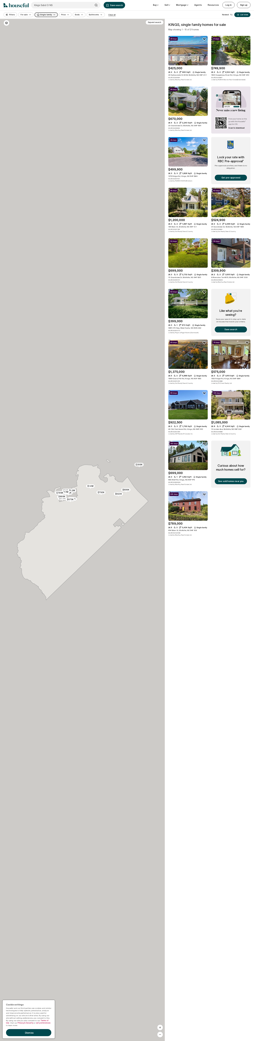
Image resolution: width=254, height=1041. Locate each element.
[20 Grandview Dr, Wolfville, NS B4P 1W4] (188, 101)
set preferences (43, 1023)
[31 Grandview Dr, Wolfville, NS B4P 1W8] (231, 202)
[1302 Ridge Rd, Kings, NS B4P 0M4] (231, 354)
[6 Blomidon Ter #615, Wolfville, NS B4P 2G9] (231, 253)
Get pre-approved (230, 177)
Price (63, 15)
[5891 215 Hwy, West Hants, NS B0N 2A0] (188, 303)
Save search (230, 329)
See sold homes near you (230, 481)
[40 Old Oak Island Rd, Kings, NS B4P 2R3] (188, 404)
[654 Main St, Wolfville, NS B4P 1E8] (188, 506)
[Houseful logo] (16, 5)
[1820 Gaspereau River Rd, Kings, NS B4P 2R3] (231, 50)
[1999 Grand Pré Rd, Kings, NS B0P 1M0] (188, 354)
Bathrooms (94, 15)
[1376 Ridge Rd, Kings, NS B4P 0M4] (188, 151)
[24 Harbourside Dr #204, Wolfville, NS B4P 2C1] (188, 50)
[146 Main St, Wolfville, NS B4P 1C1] (188, 202)
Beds (77, 15)
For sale (24, 15)
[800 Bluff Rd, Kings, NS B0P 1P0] (188, 455)
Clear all (112, 15)
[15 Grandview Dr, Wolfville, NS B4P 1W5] (188, 253)
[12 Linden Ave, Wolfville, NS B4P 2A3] (231, 404)
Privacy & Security (25, 1023)
